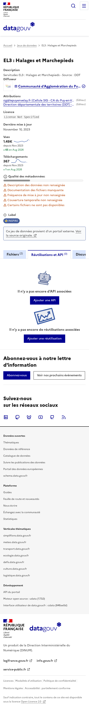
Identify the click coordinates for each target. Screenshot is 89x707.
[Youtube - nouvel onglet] (40, 417)
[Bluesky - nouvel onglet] (29, 417)
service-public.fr (14, 669)
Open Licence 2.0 (31, 701)
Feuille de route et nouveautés (21, 499)
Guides (7, 492)
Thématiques (11, 442)
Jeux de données (27, 45)
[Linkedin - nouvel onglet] (6, 417)
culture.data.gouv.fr (15, 569)
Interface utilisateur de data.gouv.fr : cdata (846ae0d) (35, 605)
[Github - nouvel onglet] (52, 417)
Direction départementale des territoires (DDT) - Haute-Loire (39, 105)
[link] (44, 300)
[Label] (5, 215)
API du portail (11, 592)
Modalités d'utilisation (28, 681)
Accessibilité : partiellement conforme (47, 688)
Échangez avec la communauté (21, 512)
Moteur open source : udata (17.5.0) (24, 599)
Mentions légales (13, 688)
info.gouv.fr (45, 661)
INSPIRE (13, 221)
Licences (8, 681)
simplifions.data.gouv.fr (17, 535)
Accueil (7, 45)
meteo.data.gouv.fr (14, 542)
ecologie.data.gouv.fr (16, 555)
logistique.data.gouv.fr (16, 575)
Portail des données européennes (23, 469)
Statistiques (10, 519)
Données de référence (16, 449)
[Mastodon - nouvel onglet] (17, 417)
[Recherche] (73, 6)
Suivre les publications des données (24, 462)
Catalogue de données (16, 456)
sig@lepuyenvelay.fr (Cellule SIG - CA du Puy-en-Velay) (39, 100)
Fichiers (15, 254)
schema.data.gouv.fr (15, 476)
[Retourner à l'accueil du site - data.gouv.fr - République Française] (45, 629)
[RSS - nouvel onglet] (64, 417)
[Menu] (84, 6)
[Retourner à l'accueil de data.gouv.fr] (19, 27)
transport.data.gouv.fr (16, 549)
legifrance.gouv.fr (15, 661)
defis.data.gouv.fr (13, 562)
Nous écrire (10, 506)
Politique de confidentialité (59, 681)
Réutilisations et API (49, 254)
